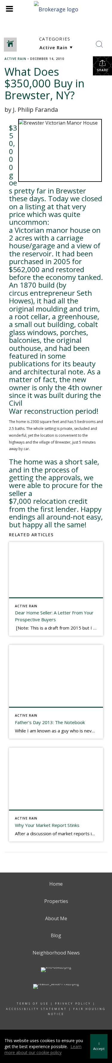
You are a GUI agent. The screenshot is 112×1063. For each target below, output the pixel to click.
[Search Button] (99, 44)
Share (102, 70)
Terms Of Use (33, 1003)
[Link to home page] (56, 8)
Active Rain (15, 59)
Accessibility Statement (36, 1009)
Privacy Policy (73, 1003)
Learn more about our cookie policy (43, 1049)
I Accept (99, 1046)
